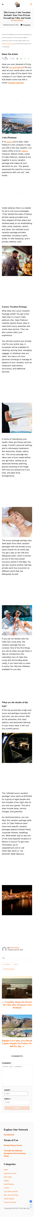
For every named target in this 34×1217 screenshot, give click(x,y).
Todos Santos (9, 1199)
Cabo (6, 1170)
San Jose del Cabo (11, 1195)
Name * (7, 1090)
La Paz (6, 1188)
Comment (6, 1063)
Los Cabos (6, 964)
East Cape (8, 1177)
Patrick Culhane (18, 20)
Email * (7, 1099)
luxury (9, 142)
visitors (24, 151)
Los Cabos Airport (11, 1191)
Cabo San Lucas (10, 1173)
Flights (6, 1181)
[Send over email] (21, 58)
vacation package (16, 83)
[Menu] (3, 4)
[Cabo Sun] (17, 4)
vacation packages (8, 969)
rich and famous (16, 67)
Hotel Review (9, 1184)
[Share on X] (17, 58)
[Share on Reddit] (24, 58)
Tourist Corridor (10, 1202)
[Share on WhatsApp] (28, 58)
